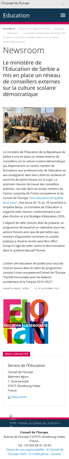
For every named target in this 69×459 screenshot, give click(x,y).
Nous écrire (19, 397)
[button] (34, 4)
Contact (56, 454)
